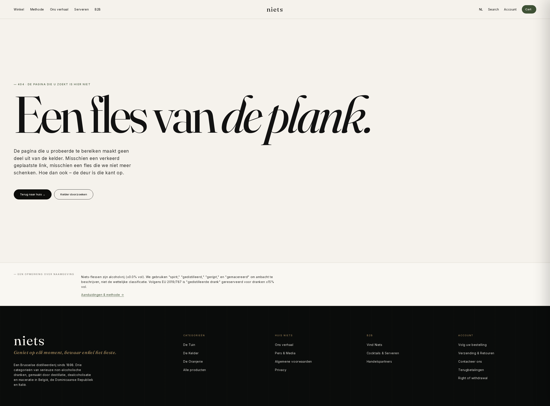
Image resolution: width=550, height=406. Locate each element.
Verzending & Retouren (476, 353)
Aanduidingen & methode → (102, 295)
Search (493, 9)
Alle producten (194, 370)
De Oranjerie (193, 361)
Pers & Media (285, 353)
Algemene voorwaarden (293, 361)
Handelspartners (379, 361)
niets (275, 9)
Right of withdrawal (472, 378)
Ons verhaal (59, 9)
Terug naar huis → (32, 194)
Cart (528, 9)
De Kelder (191, 353)
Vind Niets (374, 345)
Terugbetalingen (471, 370)
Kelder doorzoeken (73, 194)
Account (510, 9)
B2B (98, 9)
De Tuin (189, 345)
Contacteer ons (470, 361)
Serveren (81, 9)
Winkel (19, 9)
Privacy (280, 370)
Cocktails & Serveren (383, 353)
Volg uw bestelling (472, 345)
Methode (37, 9)
